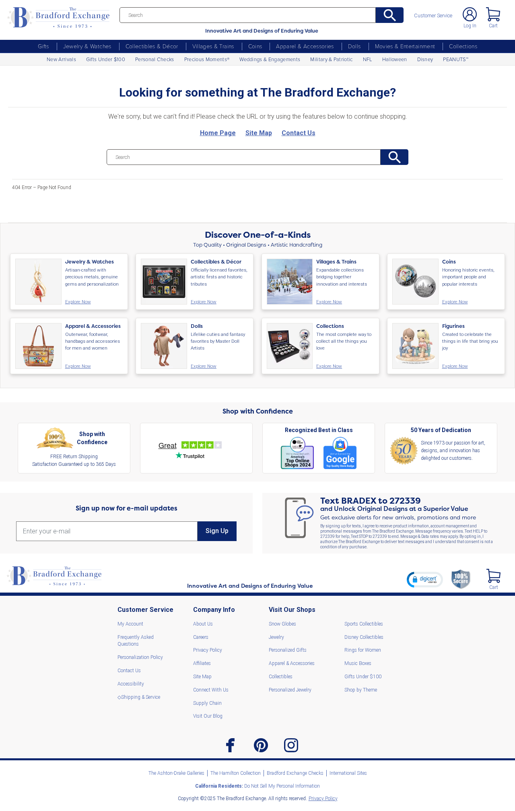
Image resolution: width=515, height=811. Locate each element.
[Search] (390, 15)
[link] (425, 579)
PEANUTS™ (455, 59)
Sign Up (217, 531)
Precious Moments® (206, 59)
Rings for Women (362, 650)
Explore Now (78, 302)
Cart (493, 25)
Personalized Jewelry (290, 690)
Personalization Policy (140, 657)
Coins (255, 46)
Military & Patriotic (331, 59)
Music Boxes (357, 663)
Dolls (354, 46)
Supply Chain (207, 703)
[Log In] (470, 14)
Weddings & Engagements (269, 59)
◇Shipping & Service (138, 697)
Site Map (202, 676)
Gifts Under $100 (105, 59)
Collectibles (281, 676)
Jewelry (276, 637)
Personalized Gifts (288, 650)
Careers (200, 637)
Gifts (43, 46)
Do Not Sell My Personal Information (257, 786)
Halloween (394, 59)
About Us (203, 624)
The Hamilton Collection (235, 773)
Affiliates (202, 663)
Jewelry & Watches (87, 46)
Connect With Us (211, 690)
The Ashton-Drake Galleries (176, 773)
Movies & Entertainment (405, 46)
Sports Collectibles (363, 624)
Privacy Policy (207, 650)
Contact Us (129, 670)
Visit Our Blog (207, 716)
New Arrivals (61, 59)
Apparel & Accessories (305, 46)
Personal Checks (154, 59)
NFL (367, 59)
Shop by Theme (360, 690)
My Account (130, 624)
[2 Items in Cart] (493, 576)
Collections (463, 46)
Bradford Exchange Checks (295, 773)
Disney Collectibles (363, 637)
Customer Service (433, 16)
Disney (425, 59)
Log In (470, 25)
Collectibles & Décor (152, 46)
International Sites (348, 773)
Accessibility (130, 684)
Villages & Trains (213, 46)
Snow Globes (282, 624)
